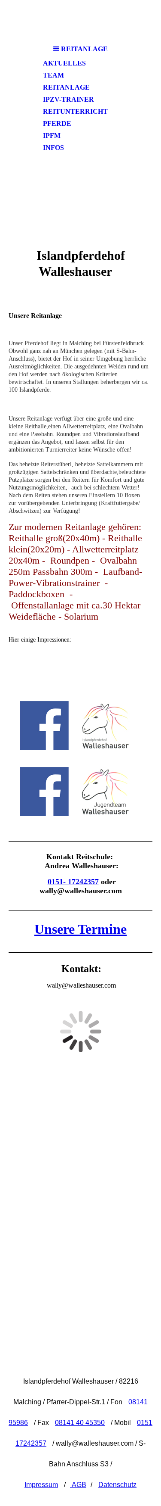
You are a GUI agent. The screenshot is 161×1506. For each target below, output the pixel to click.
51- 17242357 (77, 881)
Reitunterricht (75, 111)
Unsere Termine (80, 929)
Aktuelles (64, 63)
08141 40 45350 (80, 1422)
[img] (80, 197)
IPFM (52, 135)
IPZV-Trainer (68, 99)
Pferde (57, 123)
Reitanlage (66, 87)
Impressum (41, 1484)
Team (53, 75)
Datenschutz (117, 1484)
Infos (53, 147)
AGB (78, 1484)
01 (51, 881)
